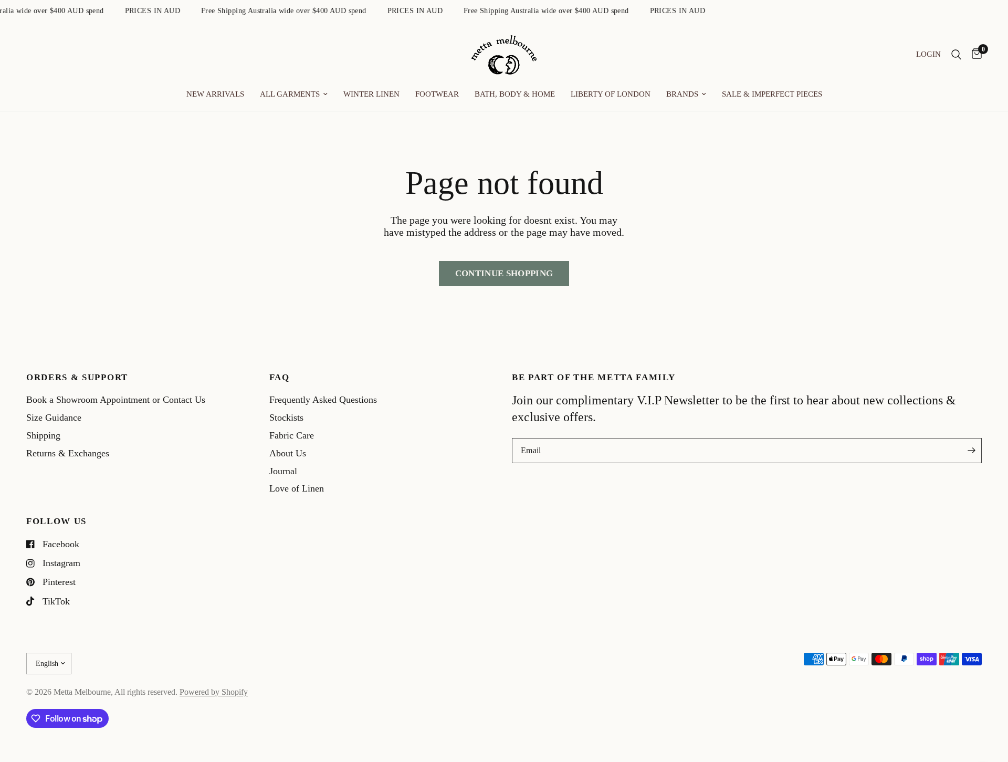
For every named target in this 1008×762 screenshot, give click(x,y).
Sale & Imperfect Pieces (772, 94)
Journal (283, 471)
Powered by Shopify (214, 691)
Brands (682, 94)
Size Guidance (53, 417)
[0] (974, 54)
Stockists (286, 417)
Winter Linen (371, 94)
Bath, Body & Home (515, 94)
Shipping (43, 435)
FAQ (279, 377)
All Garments (290, 94)
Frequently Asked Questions (323, 399)
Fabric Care (291, 435)
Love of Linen (296, 488)
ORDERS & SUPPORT (77, 377)
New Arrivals (215, 94)
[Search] (956, 54)
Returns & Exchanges (67, 453)
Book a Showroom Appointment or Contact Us (115, 399)
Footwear (437, 94)
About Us (287, 453)
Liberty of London (610, 94)
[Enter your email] (971, 450)
